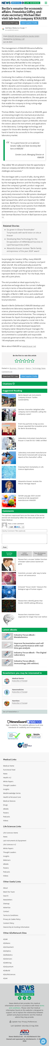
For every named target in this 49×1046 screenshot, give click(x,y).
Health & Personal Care (12, 797)
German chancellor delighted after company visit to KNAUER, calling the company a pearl (32, 411)
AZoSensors (7, 959)
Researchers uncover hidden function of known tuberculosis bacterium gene (32, 561)
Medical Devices (9, 801)
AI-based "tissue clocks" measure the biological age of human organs (32, 588)
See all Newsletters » (11, 712)
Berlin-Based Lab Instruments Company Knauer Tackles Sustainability (29, 397)
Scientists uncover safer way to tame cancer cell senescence (32, 574)
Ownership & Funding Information (16, 927)
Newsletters (7, 900)
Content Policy (8, 923)
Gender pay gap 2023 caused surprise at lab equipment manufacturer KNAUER (29, 498)
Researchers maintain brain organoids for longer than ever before (32, 615)
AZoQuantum (8, 967)
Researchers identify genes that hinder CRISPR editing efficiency (30, 602)
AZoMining (7, 963)
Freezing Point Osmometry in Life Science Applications (31, 468)
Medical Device (18, 678)
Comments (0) (7, 372)
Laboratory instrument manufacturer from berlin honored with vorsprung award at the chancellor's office (32, 454)
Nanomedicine (18, 689)
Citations (8, 383)
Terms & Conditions (10, 915)
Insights (6, 789)
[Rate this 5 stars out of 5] (33, 361)
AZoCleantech (8, 947)
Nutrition (15, 701)
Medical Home (8, 766)
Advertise (6, 907)
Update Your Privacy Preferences (24, 1022)
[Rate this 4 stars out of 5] (29, 361)
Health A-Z (7, 777)
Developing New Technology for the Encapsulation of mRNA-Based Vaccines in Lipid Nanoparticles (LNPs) (25, 242)
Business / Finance (17, 368)
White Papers (8, 781)
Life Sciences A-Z (9, 844)
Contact (6, 911)
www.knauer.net (29, 346)
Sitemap (6, 903)
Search (5, 896)
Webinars (6, 860)
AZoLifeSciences (9, 974)
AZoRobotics (8, 955)
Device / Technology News (36, 368)
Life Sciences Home (10, 833)
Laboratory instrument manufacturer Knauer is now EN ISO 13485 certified (32, 439)
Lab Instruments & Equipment (14, 840)
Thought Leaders (9, 785)
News (5, 774)
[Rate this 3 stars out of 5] (25, 361)
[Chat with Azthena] (43, 1041)
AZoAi (5, 978)
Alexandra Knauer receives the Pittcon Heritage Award (30, 482)
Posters (6, 813)
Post (4, 547)
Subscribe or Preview (20, 681)
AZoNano (6, 943)
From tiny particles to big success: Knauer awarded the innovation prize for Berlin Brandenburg (32, 426)
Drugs (5, 805)
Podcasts (6, 817)
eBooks (6, 809)
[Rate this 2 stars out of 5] (21, 361)
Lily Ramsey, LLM (18, 39)
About (5, 888)
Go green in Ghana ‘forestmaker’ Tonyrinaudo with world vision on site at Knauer (24, 232)
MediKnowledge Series (12, 793)
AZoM (5, 939)
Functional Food (9, 770)
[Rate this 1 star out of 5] (17, 361)
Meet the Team (9, 892)
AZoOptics (7, 951)
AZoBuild (6, 970)
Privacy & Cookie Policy (11, 919)
